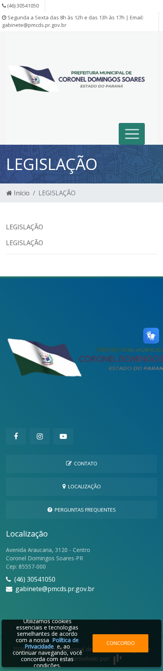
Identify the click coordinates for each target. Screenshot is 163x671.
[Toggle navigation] (132, 134)
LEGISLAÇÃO (24, 227)
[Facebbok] (16, 436)
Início (21, 193)
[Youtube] (63, 436)
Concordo (120, 642)
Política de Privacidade (52, 643)
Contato (84, 463)
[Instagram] (39, 436)
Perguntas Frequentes (84, 509)
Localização (83, 486)
